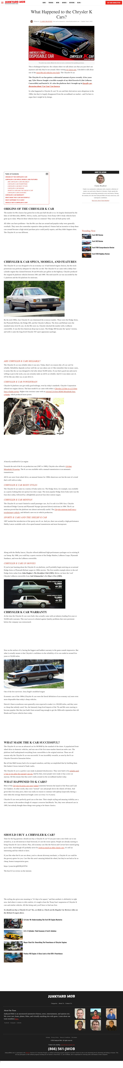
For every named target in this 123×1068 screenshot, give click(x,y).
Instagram (12, 1022)
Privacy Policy (55, 1037)
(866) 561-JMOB (61, 1048)
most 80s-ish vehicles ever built (48, 73)
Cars (44, 3)
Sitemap (48, 1037)
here (16, 1019)
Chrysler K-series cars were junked (25, 786)
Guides (64, 3)
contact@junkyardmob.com (68, 1045)
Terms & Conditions (65, 1037)
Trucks (51, 3)
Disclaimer (74, 1037)
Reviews (72, 3)
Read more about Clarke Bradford (100, 200)
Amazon (28, 1052)
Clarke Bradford (46, 21)
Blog (78, 3)
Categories (54, 1003)
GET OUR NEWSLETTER (113, 3)
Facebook (6, 1022)
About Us (61, 1003)
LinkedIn (19, 1022)
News (57, 3)
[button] (2, 2)
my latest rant (71, 70)
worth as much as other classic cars (51, 848)
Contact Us (68, 1003)
